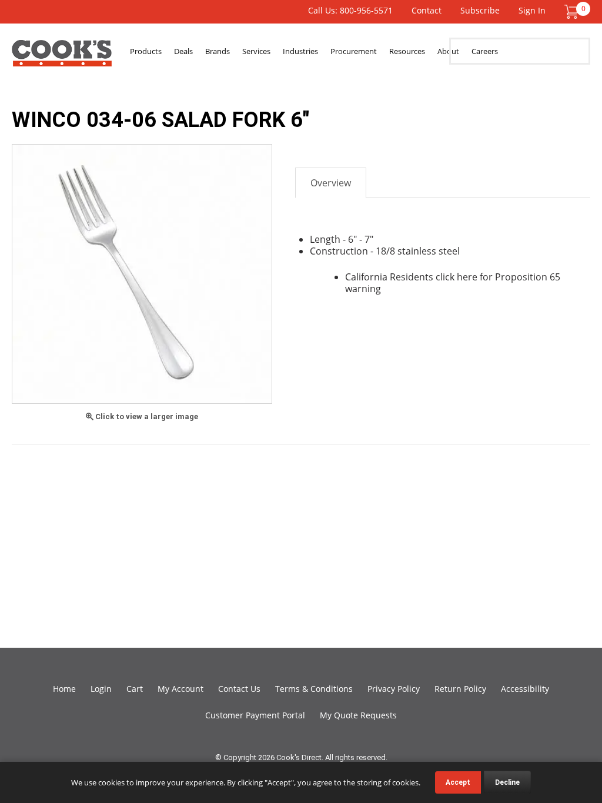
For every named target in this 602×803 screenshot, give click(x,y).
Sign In (532, 10)
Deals (183, 51)
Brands (217, 51)
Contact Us (239, 688)
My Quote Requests (358, 715)
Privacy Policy (393, 688)
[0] (571, 10)
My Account (180, 688)
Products (146, 51)
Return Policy (460, 688)
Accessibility (525, 688)
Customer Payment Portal (255, 715)
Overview (330, 182)
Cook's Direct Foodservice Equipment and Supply (62, 57)
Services (256, 51)
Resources (407, 51)
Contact (427, 10)
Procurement (353, 51)
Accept (458, 782)
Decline (507, 782)
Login (101, 688)
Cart (134, 688)
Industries (300, 51)
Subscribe (480, 10)
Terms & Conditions (314, 688)
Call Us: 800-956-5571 (350, 10)
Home (64, 688)
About (448, 51)
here (467, 276)
